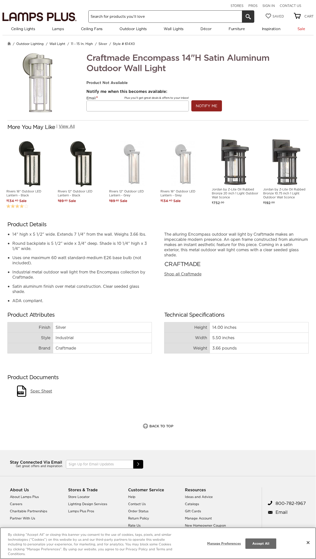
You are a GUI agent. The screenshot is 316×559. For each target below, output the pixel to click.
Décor (206, 28)
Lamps (58, 28)
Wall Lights (173, 28)
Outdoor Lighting (30, 43)
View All (67, 126)
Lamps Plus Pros (81, 511)
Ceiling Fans (91, 28)
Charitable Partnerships (28, 511)
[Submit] (138, 464)
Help (132, 497)
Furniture (237, 28)
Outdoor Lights (133, 28)
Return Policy (138, 518)
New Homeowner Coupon (205, 525)
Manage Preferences (224, 543)
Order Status (138, 511)
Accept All (260, 543)
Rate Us (134, 525)
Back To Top (161, 426)
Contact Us (290, 5)
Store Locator (79, 497)
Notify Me (206, 105)
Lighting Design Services (87, 504)
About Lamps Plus (24, 497)
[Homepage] (9, 44)
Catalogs (192, 504)
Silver (103, 43)
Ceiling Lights (23, 28)
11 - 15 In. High (82, 43)
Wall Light (57, 43)
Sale (301, 28)
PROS (252, 5)
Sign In (268, 5)
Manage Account (198, 518)
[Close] (308, 542)
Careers (16, 504)
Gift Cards (193, 511)
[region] (158, 543)
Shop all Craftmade (182, 274)
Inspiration (271, 28)
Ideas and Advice (199, 497)
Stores (237, 5)
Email (91, 98)
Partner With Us (22, 518)
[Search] (248, 16)
